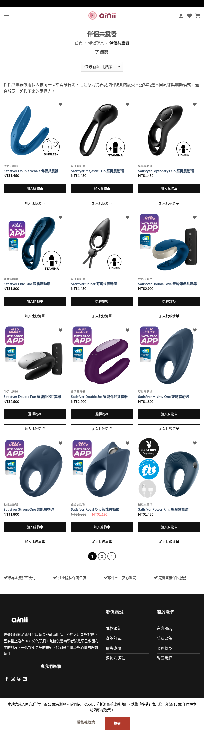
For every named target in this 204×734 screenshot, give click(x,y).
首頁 (79, 43)
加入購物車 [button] (35, 188)
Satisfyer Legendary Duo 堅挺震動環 (166, 171)
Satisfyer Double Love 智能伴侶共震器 (167, 284)
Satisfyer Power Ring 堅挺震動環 (163, 509)
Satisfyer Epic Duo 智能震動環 (27, 284)
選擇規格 (102, 301)
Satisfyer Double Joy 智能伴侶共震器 (99, 396)
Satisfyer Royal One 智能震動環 (95, 509)
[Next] (111, 556)
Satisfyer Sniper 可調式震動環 (94, 284)
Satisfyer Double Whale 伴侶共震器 (31, 171)
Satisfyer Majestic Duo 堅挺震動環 (97, 171)
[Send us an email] (25, 679)
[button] (7, 15)
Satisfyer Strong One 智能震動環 (29, 509)
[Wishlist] (189, 15)
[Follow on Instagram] (13, 679)
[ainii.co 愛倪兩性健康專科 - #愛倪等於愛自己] (102, 15)
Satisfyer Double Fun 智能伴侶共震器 (32, 396)
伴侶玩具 (96, 43)
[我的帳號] (180, 15)
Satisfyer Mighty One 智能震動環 (163, 396)
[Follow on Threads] (19, 679)
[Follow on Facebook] (7, 679)
